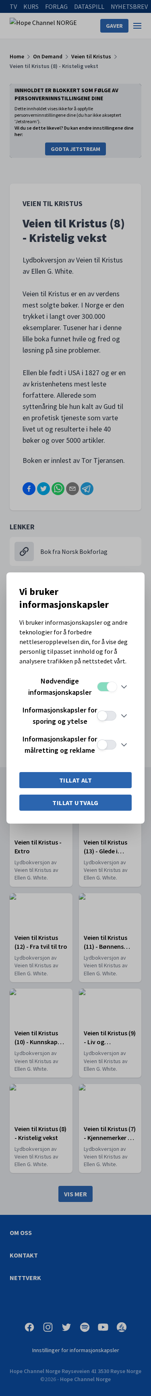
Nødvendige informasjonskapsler (59, 686)
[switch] (106, 687)
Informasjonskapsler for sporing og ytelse (60, 715)
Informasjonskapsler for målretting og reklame (60, 744)
